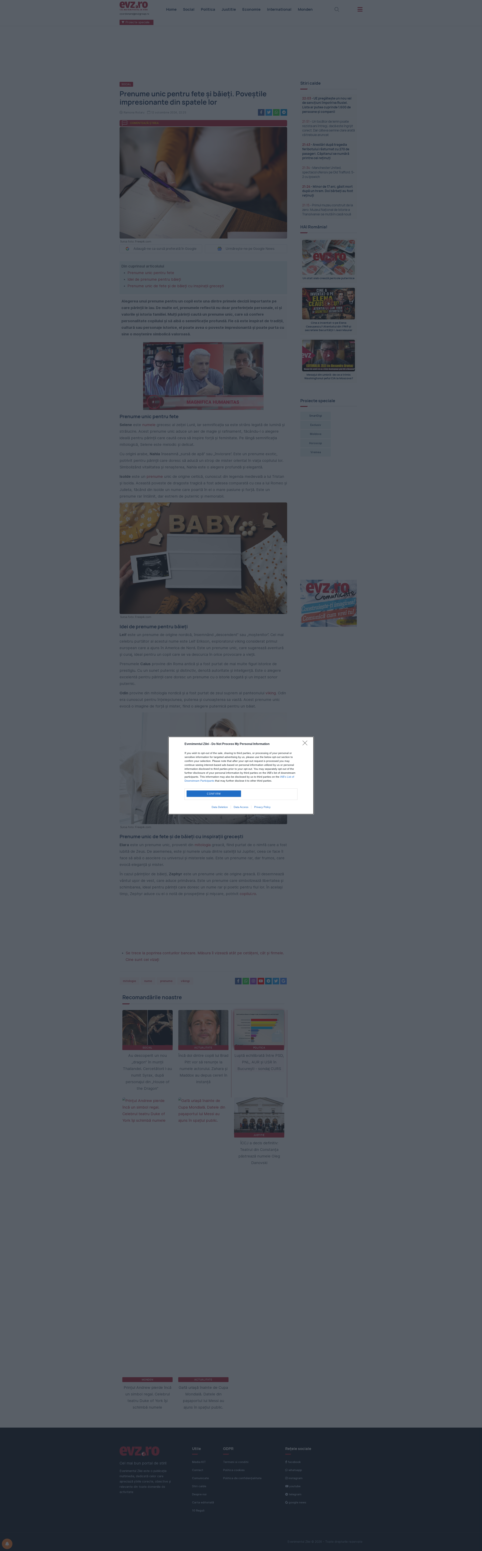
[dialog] (241, 775)
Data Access (241, 807)
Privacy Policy (262, 807)
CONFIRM (214, 793)
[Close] (306, 744)
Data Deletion (220, 807)
